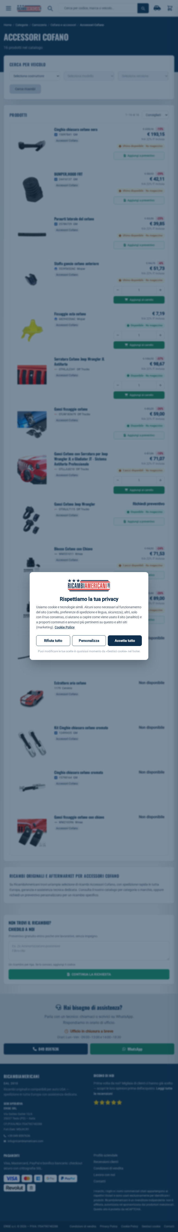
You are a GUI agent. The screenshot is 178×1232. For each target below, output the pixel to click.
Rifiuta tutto (53, 641)
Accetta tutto (125, 641)
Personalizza (89, 641)
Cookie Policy (65, 627)
